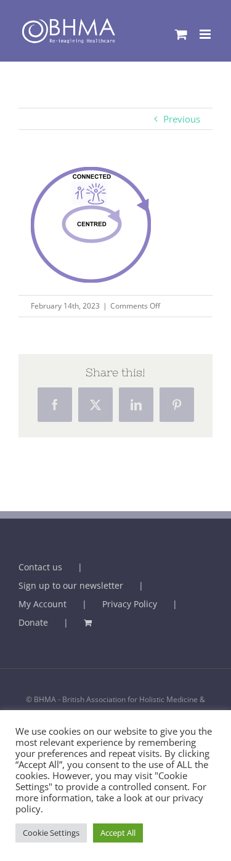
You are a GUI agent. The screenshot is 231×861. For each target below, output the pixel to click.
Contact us (40, 567)
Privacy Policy (129, 604)
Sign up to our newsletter (70, 585)
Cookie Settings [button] (51, 832)
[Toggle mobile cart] (181, 34)
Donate (33, 622)
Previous (181, 119)
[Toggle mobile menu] (206, 34)
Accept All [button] (118, 832)
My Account (42, 604)
